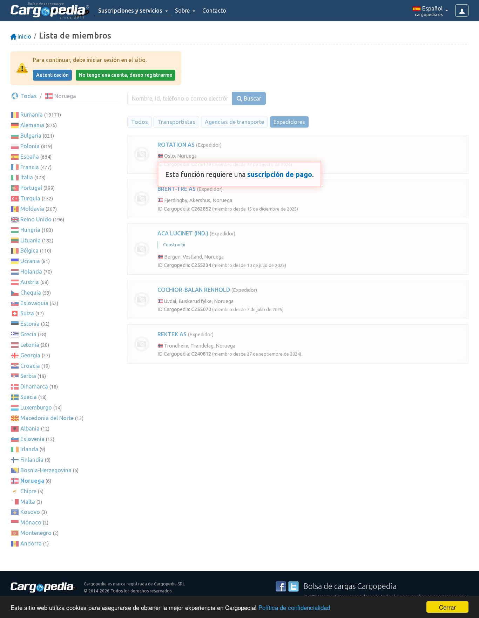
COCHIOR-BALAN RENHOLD (193, 290)
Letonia (29, 345)
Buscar (251, 98)
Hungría (30, 230)
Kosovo (30, 512)
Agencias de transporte (234, 122)
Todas (28, 96)
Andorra (31, 543)
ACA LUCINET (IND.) (182, 233)
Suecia (28, 397)
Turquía (30, 198)
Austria (29, 282)
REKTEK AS (172, 334)
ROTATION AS (176, 145)
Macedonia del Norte (47, 418)
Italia (26, 177)
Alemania (32, 125)
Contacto (214, 10)
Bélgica (29, 250)
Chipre (28, 491)
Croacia (30, 366)
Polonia (30, 146)
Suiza (27, 313)
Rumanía (31, 114)
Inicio (23, 36)
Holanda (31, 271)
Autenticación (52, 75)
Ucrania (30, 261)
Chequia (30, 292)
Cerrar (447, 607)
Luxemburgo (36, 407)
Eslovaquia (34, 303)
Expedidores (289, 122)
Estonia (30, 324)
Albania (30, 428)
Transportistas (176, 122)
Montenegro (36, 533)
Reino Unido (36, 219)
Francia (29, 167)
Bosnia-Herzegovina (46, 470)
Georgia (30, 355)
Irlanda (29, 449)
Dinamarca (34, 386)
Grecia (28, 334)
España (29, 156)
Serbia (28, 376)
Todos (139, 122)
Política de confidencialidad (294, 607)
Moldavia (32, 209)
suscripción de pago (279, 174)
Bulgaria (30, 135)
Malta (27, 502)
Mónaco (30, 522)
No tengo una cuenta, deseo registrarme (125, 75)
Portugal (31, 188)
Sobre (183, 10)
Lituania (30, 240)
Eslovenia (32, 439)
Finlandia (31, 459)
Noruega (32, 481)
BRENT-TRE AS (176, 189)
